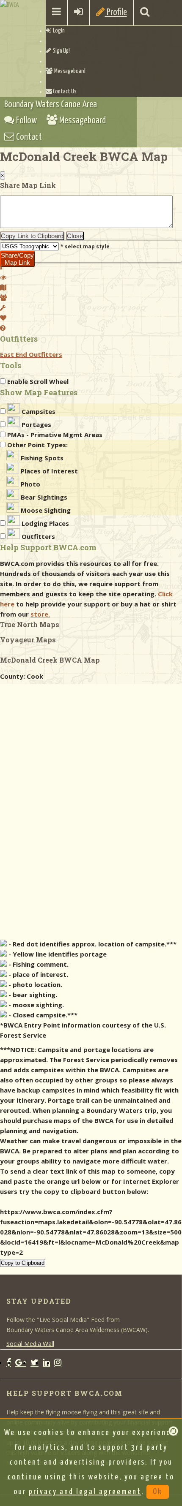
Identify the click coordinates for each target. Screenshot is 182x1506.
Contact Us (64, 92)
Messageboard (68, 71)
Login (58, 31)
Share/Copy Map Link (17, 259)
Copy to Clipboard (22, 1263)
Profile (116, 12)
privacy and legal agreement (85, 1492)
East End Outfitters (31, 354)
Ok (158, 1492)
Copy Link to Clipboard (32, 235)
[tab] (1, 267)
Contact (28, 137)
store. (40, 614)
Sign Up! (60, 51)
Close (75, 235)
